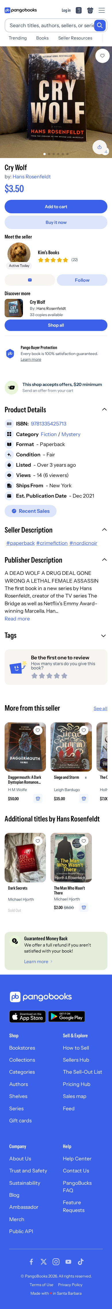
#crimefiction (52, 543)
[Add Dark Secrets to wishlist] (38, 840)
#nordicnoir (83, 543)
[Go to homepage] (21, 10)
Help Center (77, 1159)
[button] (56, 410)
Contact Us (76, 1171)
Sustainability (24, 1183)
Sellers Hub (76, 1060)
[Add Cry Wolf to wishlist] (102, 56)
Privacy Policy (70, 1284)
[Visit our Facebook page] (31, 1261)
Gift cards (20, 1120)
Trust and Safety (28, 1171)
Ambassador (23, 1207)
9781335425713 (48, 424)
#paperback (20, 543)
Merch (16, 1219)
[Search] (100, 25)
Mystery (70, 434)
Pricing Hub (76, 1084)
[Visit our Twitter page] (43, 1261)
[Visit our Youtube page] (68, 1261)
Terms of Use (41, 1284)
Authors (18, 1084)
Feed (69, 1108)
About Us (20, 1159)
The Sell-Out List (82, 1072)
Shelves (18, 1096)
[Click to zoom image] (56, 102)
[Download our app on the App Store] (27, 1016)
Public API (21, 1231)
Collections (22, 1060)
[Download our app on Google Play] (66, 1016)
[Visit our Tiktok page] (80, 1261)
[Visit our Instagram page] (56, 1261)
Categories (22, 1072)
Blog (14, 1195)
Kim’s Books (48, 252)
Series (16, 1108)
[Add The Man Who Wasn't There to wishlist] (83, 840)
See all (100, 708)
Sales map (74, 1096)
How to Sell (76, 1048)
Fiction (49, 434)
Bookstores (22, 1048)
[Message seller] (30, 280)
